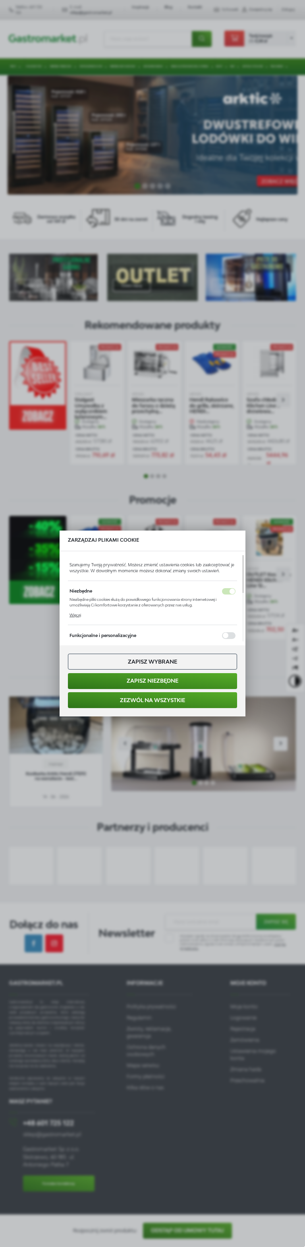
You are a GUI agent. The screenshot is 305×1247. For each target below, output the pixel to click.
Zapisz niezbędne (152, 681)
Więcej (75, 615)
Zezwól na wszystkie (152, 700)
